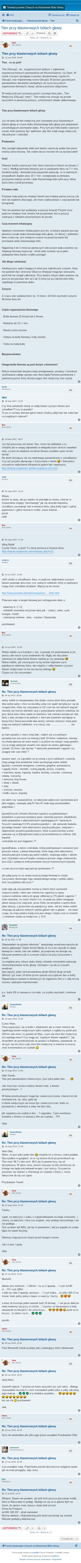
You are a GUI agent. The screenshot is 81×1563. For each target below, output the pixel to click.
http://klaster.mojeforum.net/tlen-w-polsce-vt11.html (30, 468)
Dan (3, 1479)
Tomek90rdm (16, 1004)
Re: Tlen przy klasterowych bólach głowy (29, 691)
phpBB (35, 1552)
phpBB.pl (55, 1556)
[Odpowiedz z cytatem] (70, 46)
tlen (4, 397)
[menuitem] (10, 15)
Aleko (4, 1329)
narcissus (14, 1447)
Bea (3, 425)
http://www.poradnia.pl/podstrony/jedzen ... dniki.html (31, 593)
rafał (4, 477)
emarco (5, 560)
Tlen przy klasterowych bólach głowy (31, 28)
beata (4, 387)
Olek (14, 43)
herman (14, 681)
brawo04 (13, 925)
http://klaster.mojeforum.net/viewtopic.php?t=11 (27, 551)
